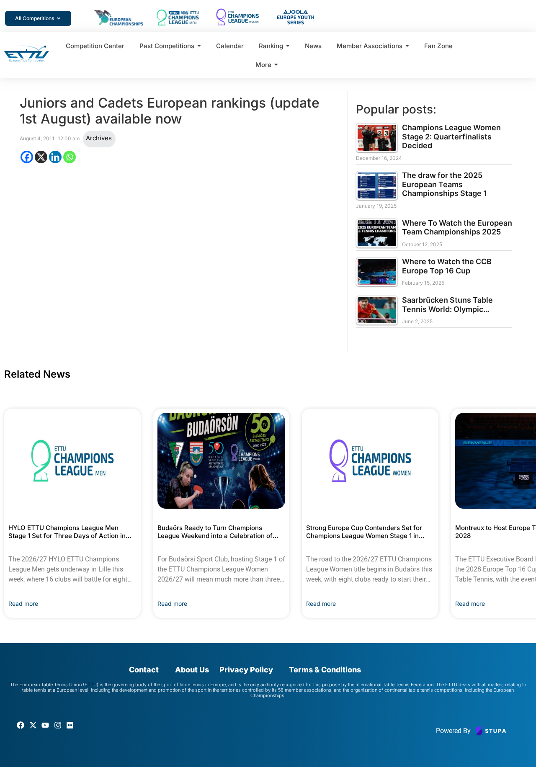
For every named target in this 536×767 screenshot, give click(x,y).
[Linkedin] (55, 157)
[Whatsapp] (69, 157)
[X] (41, 157)
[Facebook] (27, 157)
